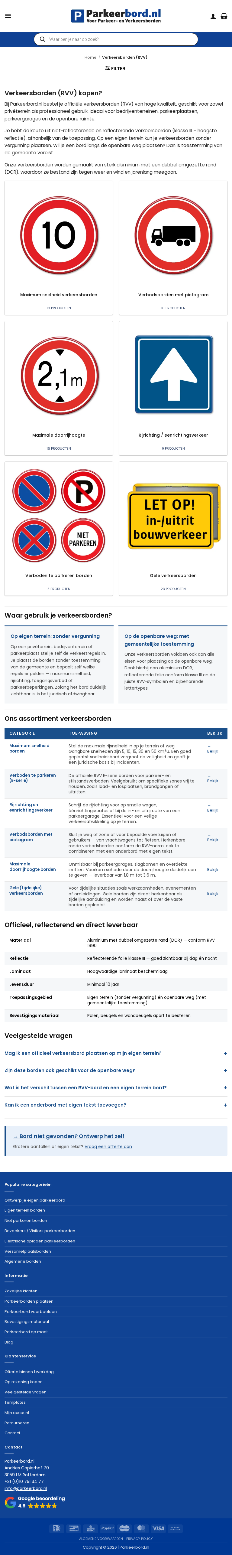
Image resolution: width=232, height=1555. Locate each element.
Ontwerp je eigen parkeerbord (35, 1200)
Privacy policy (139, 1538)
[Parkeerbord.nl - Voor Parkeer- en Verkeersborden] (116, 16)
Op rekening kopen (24, 1382)
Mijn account (17, 1413)
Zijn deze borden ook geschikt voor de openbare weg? (70, 1070)
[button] (8, 15)
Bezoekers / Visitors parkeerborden (40, 1231)
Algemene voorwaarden (101, 1538)
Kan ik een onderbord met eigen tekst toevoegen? (65, 1105)
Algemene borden (23, 1261)
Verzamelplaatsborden (28, 1251)
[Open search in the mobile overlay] (116, 39)
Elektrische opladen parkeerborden (40, 1241)
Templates (15, 1402)
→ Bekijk (212, 748)
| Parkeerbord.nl (133, 1547)
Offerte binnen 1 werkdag (29, 1372)
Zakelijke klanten (21, 1291)
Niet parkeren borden (26, 1220)
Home (90, 57)
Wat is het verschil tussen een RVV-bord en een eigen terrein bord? (86, 1087)
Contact (12, 1433)
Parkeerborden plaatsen (29, 1301)
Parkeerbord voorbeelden (31, 1311)
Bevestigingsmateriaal (27, 1321)
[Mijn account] (213, 16)
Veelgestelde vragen (26, 1392)
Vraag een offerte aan (108, 1146)
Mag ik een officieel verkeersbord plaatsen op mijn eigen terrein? (83, 1053)
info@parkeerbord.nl (26, 1488)
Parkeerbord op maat (26, 1332)
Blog (9, 1342)
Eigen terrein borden (25, 1210)
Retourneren (17, 1423)
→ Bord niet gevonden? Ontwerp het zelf (68, 1136)
